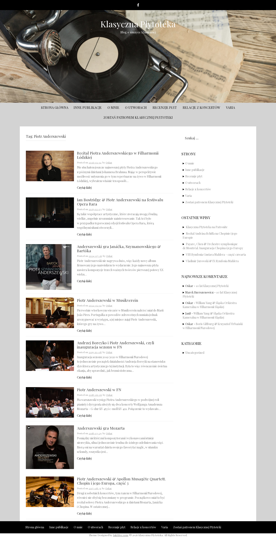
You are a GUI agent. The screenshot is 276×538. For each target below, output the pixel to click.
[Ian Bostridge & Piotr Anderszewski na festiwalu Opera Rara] (50, 212)
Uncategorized (194, 353)
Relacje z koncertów (201, 107)
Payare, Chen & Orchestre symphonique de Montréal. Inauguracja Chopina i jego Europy (213, 246)
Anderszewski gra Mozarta (101, 428)
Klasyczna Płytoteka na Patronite (207, 227)
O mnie (113, 107)
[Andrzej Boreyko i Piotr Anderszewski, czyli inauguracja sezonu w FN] (50, 355)
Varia (230, 107)
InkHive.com (120, 535)
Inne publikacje (88, 107)
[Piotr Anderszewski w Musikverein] (50, 312)
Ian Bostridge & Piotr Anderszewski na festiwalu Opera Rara (120, 202)
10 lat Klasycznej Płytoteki (212, 286)
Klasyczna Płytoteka (138, 24)
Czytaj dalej (84, 188)
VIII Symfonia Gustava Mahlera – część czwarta (216, 254)
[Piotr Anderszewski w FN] (50, 402)
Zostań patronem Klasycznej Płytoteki (138, 117)
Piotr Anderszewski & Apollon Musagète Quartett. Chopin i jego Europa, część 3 (121, 481)
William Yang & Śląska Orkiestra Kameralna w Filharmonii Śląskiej (210, 305)
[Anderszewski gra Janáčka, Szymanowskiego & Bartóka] (49, 267)
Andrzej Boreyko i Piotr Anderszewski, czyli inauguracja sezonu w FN (115, 345)
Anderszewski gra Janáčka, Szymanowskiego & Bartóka (119, 248)
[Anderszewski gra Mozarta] (50, 447)
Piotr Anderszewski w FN (99, 390)
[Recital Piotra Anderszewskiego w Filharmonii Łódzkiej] (50, 165)
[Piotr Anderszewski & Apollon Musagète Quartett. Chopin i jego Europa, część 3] (50, 491)
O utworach (136, 107)
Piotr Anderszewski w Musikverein (107, 300)
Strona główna (54, 107)
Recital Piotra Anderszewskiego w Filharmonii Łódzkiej (118, 155)
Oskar (109, 162)
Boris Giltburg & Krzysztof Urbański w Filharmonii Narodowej (213, 326)
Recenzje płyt (165, 107)
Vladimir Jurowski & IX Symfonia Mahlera (212, 261)
